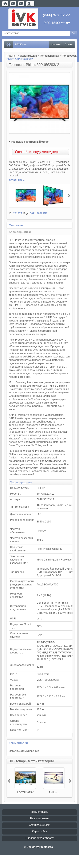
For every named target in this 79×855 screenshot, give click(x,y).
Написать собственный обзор (29, 141)
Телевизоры (69, 55)
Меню (19, 44)
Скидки (68, 44)
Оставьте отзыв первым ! (24, 751)
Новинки (55, 44)
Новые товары (39, 812)
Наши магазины (39, 818)
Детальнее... (16, 180)
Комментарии (18, 743)
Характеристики (20, 232)
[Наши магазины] (21, 3)
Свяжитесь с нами (39, 825)
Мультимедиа (28, 55)
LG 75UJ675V (25, 792)
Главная (11, 55)
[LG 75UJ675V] (25, 778)
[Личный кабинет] (29, 3)
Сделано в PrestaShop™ (39, 838)
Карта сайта (39, 831)
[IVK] (39, 18)
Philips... (54, 792)
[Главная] (5, 3)
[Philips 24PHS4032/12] (53, 778)
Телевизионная (49, 55)
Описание (16, 225)
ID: (10, 213)
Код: (26, 213)
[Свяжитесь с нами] (13, 3)
